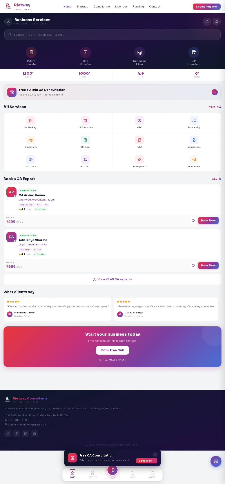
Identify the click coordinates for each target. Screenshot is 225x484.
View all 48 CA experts (115, 279)
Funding (138, 6)
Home (67, 6)
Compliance (101, 6)
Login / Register (206, 6)
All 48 (216, 178)
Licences (121, 6)
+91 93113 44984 (114, 359)
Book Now (208, 220)
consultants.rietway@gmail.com (27, 424)
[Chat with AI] (215, 461)
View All (215, 106)
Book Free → (147, 460)
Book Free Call (112, 350)
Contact (154, 6)
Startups (82, 6)
